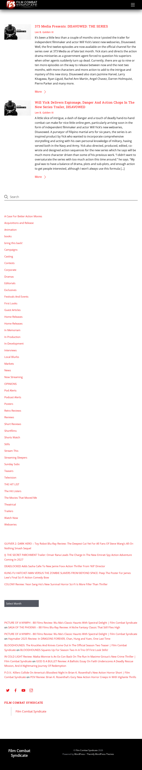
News (7, 370)
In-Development (14, 343)
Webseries (10, 524)
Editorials (9, 283)
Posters (8, 404)
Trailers (8, 511)
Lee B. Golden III (44, 32)
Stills (7, 444)
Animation (10, 229)
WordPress (79, 754)
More (38, 92)
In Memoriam (12, 330)
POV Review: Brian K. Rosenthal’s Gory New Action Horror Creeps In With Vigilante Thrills (83, 677)
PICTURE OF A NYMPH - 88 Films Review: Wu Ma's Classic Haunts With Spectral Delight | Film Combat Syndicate (70, 622)
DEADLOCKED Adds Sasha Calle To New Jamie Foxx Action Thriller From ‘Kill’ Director (54, 566)
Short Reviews (12, 424)
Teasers (8, 471)
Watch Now (11, 518)
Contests (9, 263)
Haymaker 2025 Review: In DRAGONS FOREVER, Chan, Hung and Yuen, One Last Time (59, 638)
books (8, 236)
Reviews (9, 417)
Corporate (10, 269)
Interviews (10, 350)
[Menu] (132, 4)
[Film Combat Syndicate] (21, 8)
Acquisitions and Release (19, 223)
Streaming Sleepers (15, 457)
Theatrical (10, 504)
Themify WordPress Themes (100, 754)
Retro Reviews (12, 410)
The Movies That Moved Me (20, 497)
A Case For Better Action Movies (23, 216)
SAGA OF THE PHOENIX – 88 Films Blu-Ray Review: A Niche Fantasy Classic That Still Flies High (64, 627)
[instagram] (31, 690)
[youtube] (23, 690)
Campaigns (10, 249)
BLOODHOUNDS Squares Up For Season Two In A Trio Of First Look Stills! (64, 650)
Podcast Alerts (12, 397)
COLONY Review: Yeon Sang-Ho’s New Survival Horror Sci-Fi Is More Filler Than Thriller (56, 584)
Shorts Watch (12, 437)
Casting (8, 256)
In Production (12, 337)
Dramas (9, 276)
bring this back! (13, 243)
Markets (9, 363)
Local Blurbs (11, 357)
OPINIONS (10, 384)
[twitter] (7, 690)
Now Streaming (13, 377)
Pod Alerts (10, 390)
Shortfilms (10, 430)
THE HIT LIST (11, 484)
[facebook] (15, 690)
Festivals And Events (16, 296)
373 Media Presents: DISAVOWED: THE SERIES (71, 26)
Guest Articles (12, 310)
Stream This (11, 450)
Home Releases (13, 316)
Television (10, 477)
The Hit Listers (12, 491)
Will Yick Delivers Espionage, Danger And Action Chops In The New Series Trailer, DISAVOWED (85, 104)
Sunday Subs (12, 464)
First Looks (10, 303)
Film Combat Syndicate (23, 702)
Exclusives (10, 290)
